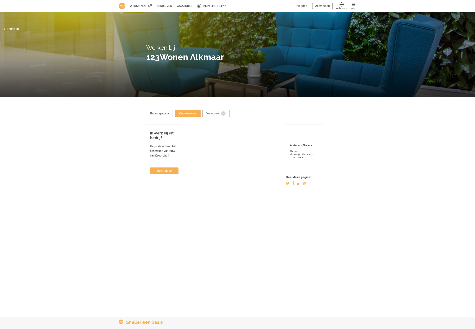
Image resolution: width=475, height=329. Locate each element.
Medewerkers (187, 113)
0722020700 (296, 157)
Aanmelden (322, 6)
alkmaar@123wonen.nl (302, 154)
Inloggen (301, 6)
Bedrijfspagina (159, 113)
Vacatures (215, 113)
